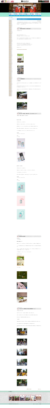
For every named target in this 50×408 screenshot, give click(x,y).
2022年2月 (10, 53)
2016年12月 (10, 90)
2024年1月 (10, 39)
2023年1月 (10, 47)
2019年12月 (10, 70)
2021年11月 (10, 55)
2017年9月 (10, 85)
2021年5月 (10, 59)
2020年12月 (10, 62)
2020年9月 (10, 64)
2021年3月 (10, 60)
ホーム (9, 17)
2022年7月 (10, 50)
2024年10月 (10, 33)
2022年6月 (10, 51)
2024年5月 (10, 36)
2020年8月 (10, 65)
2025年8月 (10, 27)
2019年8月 (10, 73)
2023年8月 (10, 42)
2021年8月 (10, 57)
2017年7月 (10, 86)
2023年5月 (10, 44)
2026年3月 (10, 22)
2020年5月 (10, 67)
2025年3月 (10, 30)
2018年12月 (10, 77)
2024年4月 (10, 37)
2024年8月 (10, 34)
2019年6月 (10, 74)
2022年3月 (10, 52)
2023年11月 (10, 40)
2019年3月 (10, 76)
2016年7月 (10, 93)
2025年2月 (10, 31)
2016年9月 (10, 92)
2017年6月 (10, 87)
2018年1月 (10, 82)
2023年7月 (10, 43)
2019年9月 (10, 72)
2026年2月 (10, 23)
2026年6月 (10, 20)
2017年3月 (10, 89)
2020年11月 (10, 63)
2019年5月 (10, 75)
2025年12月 (10, 24)
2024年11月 (10, 32)
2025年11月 (10, 25)
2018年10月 (10, 78)
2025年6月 (10, 28)
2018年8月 (10, 79)
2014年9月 (10, 94)
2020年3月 (10, 68)
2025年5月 (10, 29)
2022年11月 (10, 48)
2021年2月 (10, 61)
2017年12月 (10, 83)
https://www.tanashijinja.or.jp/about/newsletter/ (22, 49)
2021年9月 (10, 56)
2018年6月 (10, 80)
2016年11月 (10, 91)
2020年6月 (10, 66)
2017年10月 (10, 84)
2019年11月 (10, 71)
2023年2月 (10, 46)
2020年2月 (10, 69)
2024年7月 (10, 35)
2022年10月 (10, 49)
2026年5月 (10, 21)
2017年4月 (10, 88)
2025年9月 (10, 26)
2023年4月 (10, 45)
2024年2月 (10, 38)
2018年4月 (10, 81)
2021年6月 (10, 58)
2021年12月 (10, 54)
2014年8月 (10, 95)
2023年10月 (10, 41)
